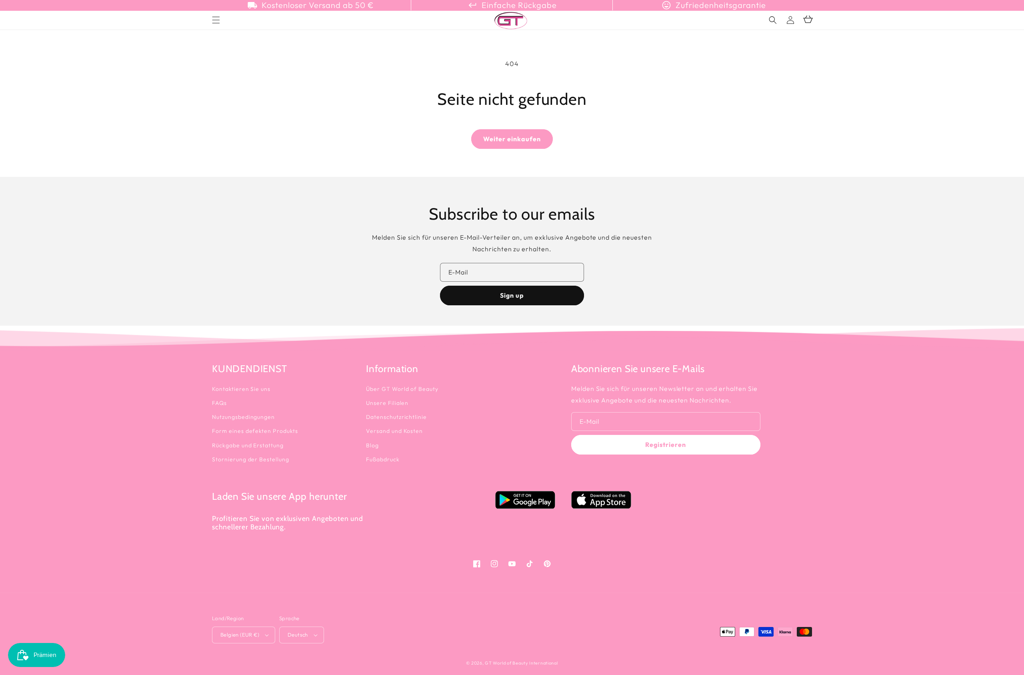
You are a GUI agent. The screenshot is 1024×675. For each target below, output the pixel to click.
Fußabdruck (383, 459)
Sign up (512, 295)
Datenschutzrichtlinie (396, 417)
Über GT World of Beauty (402, 389)
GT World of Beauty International (521, 663)
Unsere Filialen (387, 403)
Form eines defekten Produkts (255, 431)
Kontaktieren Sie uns (241, 389)
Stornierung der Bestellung (250, 459)
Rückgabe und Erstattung (248, 445)
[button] (773, 20)
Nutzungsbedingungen (243, 417)
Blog (372, 445)
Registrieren (665, 445)
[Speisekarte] (216, 20)
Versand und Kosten (394, 431)
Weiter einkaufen (512, 139)
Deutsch (298, 634)
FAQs (219, 403)
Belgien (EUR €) (239, 634)
